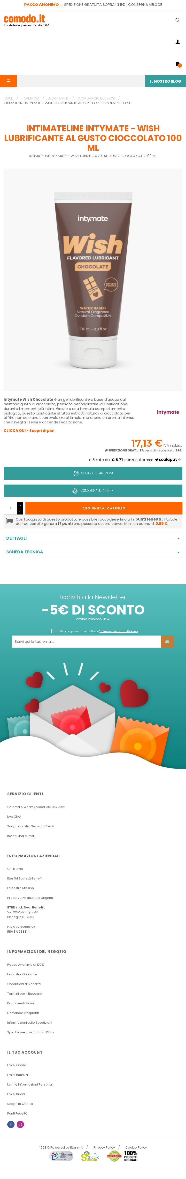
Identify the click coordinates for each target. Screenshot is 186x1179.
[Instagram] (20, 1124)
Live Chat (14, 816)
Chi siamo (15, 868)
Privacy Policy (104, 1147)
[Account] (177, 43)
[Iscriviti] (167, 642)
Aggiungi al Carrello (103, 508)
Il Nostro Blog (165, 81)
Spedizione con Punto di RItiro (30, 1032)
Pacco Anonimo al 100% (25, 964)
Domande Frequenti (23, 1013)
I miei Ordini (16, 1065)
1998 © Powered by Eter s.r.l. (61, 1147)
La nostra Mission (20, 888)
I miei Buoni (16, 1094)
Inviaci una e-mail (21, 836)
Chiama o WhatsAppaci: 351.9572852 (36, 807)
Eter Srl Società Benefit (24, 878)
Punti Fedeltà (17, 1113)
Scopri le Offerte (20, 1103)
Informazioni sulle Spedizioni (29, 1022)
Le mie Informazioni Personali (30, 1084)
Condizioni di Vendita (24, 984)
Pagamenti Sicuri (20, 1003)
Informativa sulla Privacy (119, 631)
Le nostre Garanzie (22, 974)
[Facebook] (11, 1124)
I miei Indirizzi (17, 1074)
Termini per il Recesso (24, 993)
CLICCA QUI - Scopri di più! (29, 430)
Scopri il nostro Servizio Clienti (30, 826)
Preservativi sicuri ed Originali (30, 897)
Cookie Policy (136, 1147)
